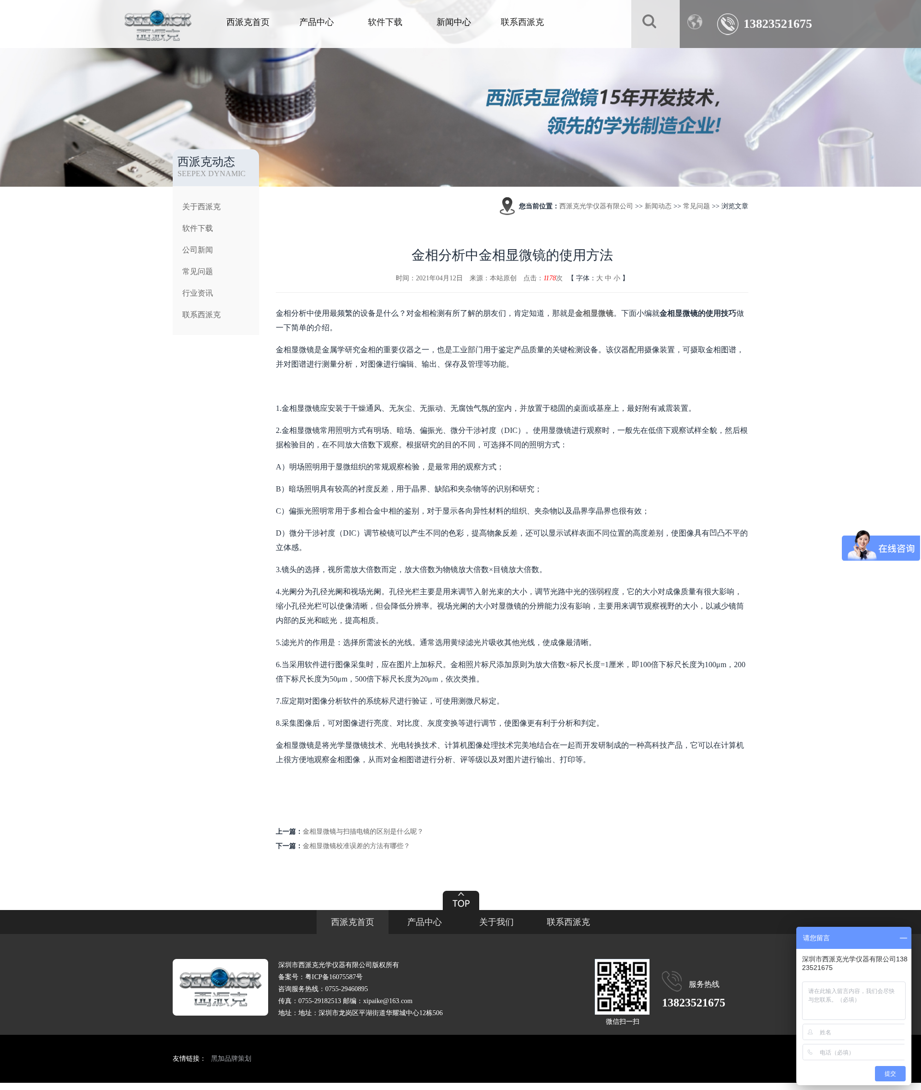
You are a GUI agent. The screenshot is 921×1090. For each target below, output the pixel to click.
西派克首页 (248, 22)
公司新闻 (197, 250)
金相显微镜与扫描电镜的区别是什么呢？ (363, 831)
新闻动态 (658, 206)
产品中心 (316, 22)
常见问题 (197, 271)
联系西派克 (522, 22)
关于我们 (496, 922)
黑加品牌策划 (231, 1058)
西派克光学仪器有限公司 (596, 206)
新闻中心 (454, 22)
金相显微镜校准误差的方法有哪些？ (356, 846)
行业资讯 (197, 293)
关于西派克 (201, 207)
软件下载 (385, 22)
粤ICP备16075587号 (334, 977)
